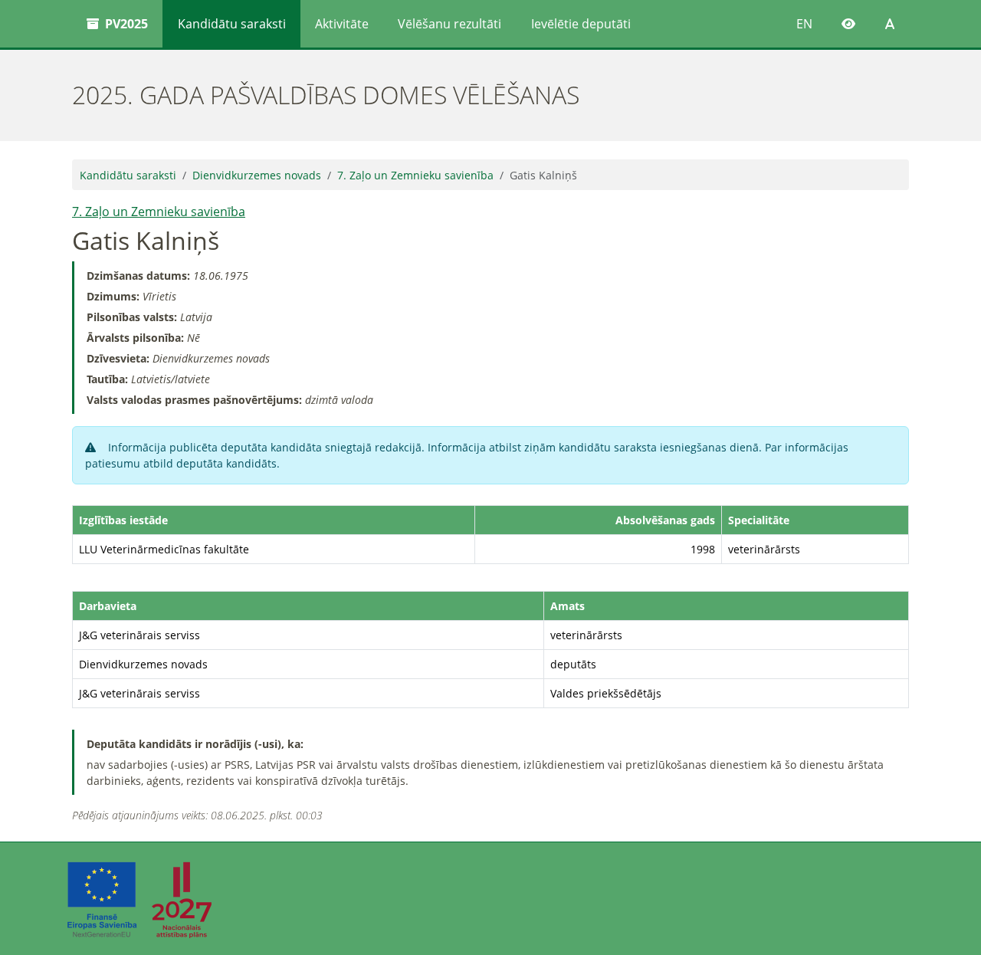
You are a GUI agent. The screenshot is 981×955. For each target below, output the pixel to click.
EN (804, 23)
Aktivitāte (342, 23)
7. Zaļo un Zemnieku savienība (415, 175)
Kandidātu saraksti (232, 23)
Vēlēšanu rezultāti (449, 23)
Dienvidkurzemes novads (256, 175)
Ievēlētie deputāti (581, 23)
